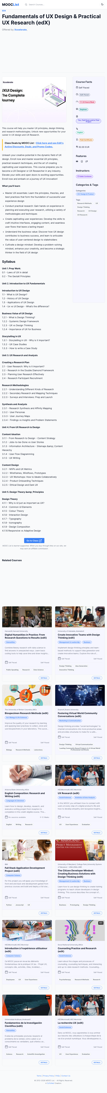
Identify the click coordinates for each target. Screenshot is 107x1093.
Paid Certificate (86, 140)
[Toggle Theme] (102, 4)
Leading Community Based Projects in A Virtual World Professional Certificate (79, 749)
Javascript (20, 905)
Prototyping (74, 905)
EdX (4, 11)
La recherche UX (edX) (70, 1022)
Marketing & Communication (70, 721)
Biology (9, 750)
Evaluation (86, 824)
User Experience (72, 824)
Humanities (10, 642)
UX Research (82, 215)
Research (81, 211)
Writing (18, 824)
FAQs (58, 1076)
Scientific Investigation (36, 1054)
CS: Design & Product (85, 194)
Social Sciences (65, 797)
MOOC (10, 4)
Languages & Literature (15, 801)
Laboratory (38, 750)
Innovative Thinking (66, 670)
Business (87, 642)
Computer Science (13, 875)
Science (9, 1054)
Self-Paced (84, 95)
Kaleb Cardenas (85, 176)
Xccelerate (20, 29)
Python (9, 905)
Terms (39, 1076)
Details (44, 678)
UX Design (92, 211)
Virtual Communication (84, 744)
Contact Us (65, 1076)
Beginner (83, 109)
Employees (10, 980)
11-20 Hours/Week (87, 102)
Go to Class (33, 540)
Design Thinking (83, 207)
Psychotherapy (65, 980)
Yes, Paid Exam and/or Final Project (88, 121)
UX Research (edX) (68, 793)
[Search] (26, 4)
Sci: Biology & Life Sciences (16, 717)
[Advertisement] (53, 50)
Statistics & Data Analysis (85, 797)
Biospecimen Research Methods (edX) (26, 713)
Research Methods (84, 203)
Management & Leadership (69, 642)
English (80, 132)
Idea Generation (81, 666)
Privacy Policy (48, 1076)
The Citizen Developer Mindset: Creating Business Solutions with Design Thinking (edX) (76, 873)
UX (97, 203)
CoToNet (50, 1083)
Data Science (39, 670)
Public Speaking (12, 670)
